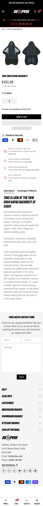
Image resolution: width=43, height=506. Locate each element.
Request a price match (32, 170)
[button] (21, 122)
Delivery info (12, 154)
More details (28, 162)
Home (3, 29)
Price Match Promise (10, 86)
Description (9, 190)
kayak (20, 255)
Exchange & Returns (27, 190)
